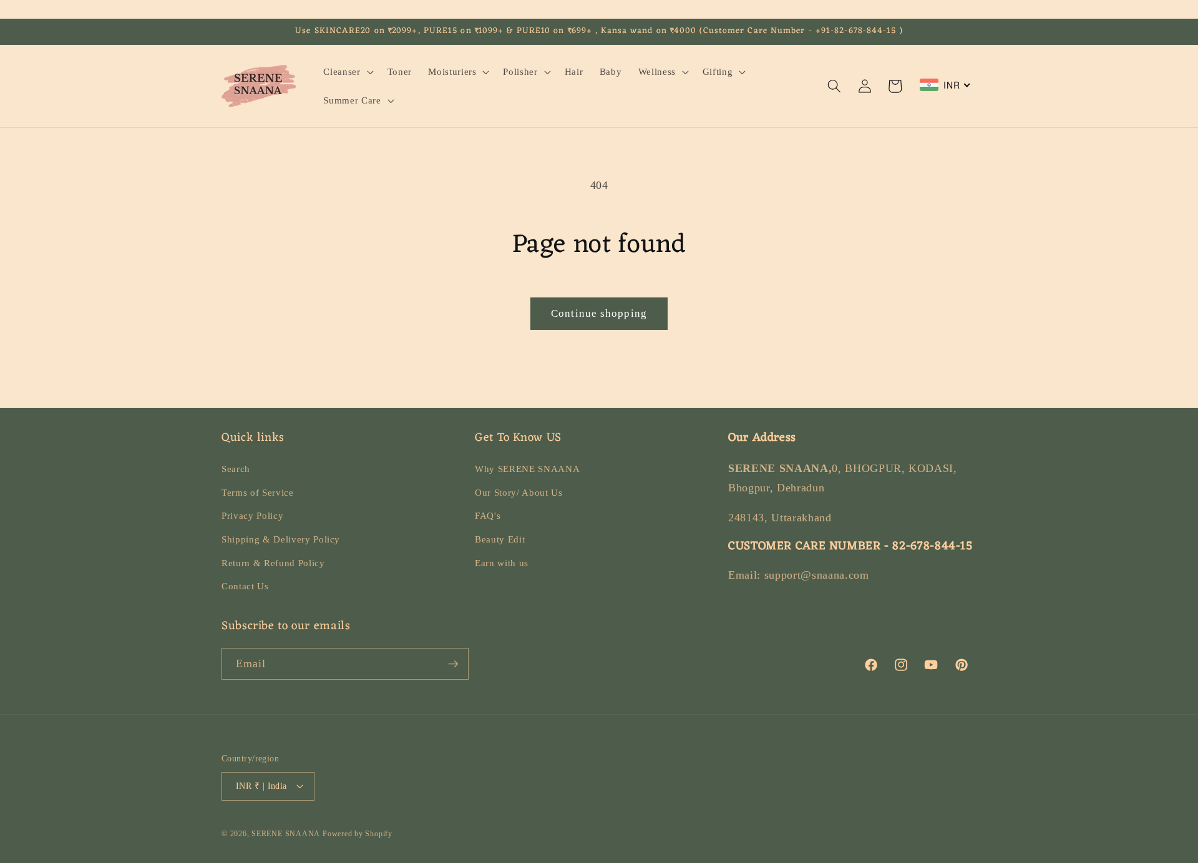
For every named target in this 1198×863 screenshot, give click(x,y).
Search (236, 468)
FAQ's (487, 515)
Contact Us (245, 586)
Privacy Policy (252, 515)
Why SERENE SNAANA (527, 468)
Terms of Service (258, 492)
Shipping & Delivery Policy (281, 539)
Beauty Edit (500, 539)
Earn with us (501, 562)
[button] (347, 71)
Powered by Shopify (357, 833)
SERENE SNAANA (285, 833)
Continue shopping (599, 313)
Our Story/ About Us (519, 492)
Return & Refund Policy (273, 562)
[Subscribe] (453, 664)
